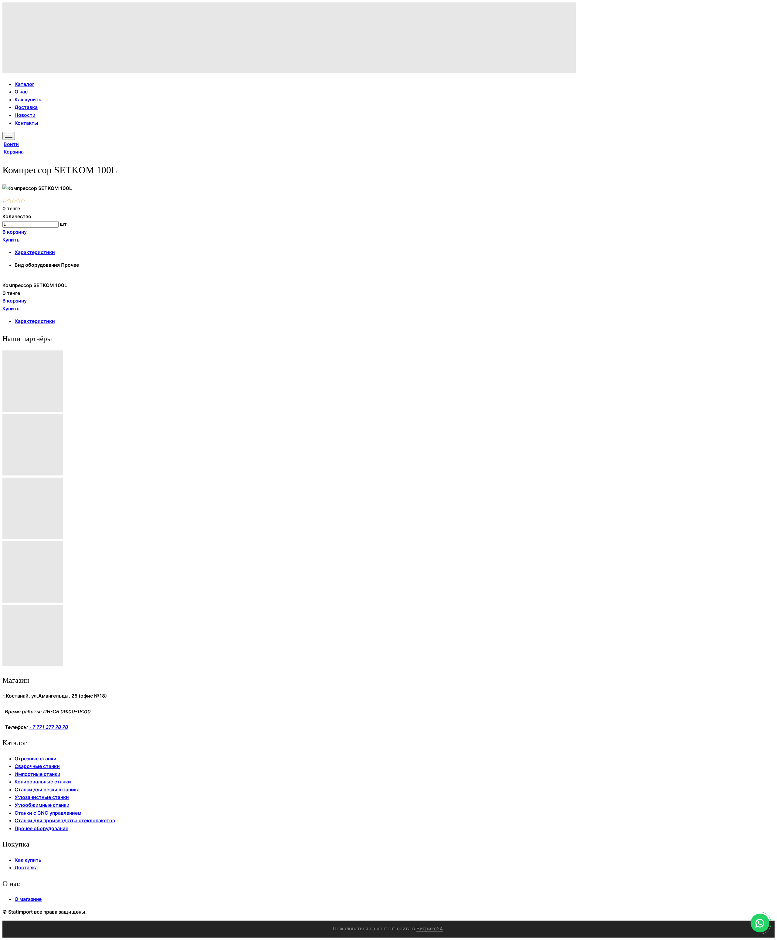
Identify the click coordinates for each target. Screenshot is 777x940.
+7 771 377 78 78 (48, 727)
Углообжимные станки (42, 805)
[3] (14, 201)
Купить (10, 240)
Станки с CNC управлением (48, 813)
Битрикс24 (429, 928)
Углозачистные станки (42, 797)
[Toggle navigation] (8, 136)
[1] (4, 201)
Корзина (14, 152)
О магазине (28, 899)
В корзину (14, 232)
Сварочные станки (37, 766)
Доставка (26, 107)
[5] (23, 201)
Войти (11, 144)
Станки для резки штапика (47, 789)
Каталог (24, 84)
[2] (9, 201)
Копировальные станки (43, 782)
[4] (18, 201)
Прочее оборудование (41, 828)
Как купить (28, 99)
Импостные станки (37, 774)
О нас (21, 92)
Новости (25, 115)
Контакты (26, 123)
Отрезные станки (35, 759)
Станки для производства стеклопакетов (65, 820)
